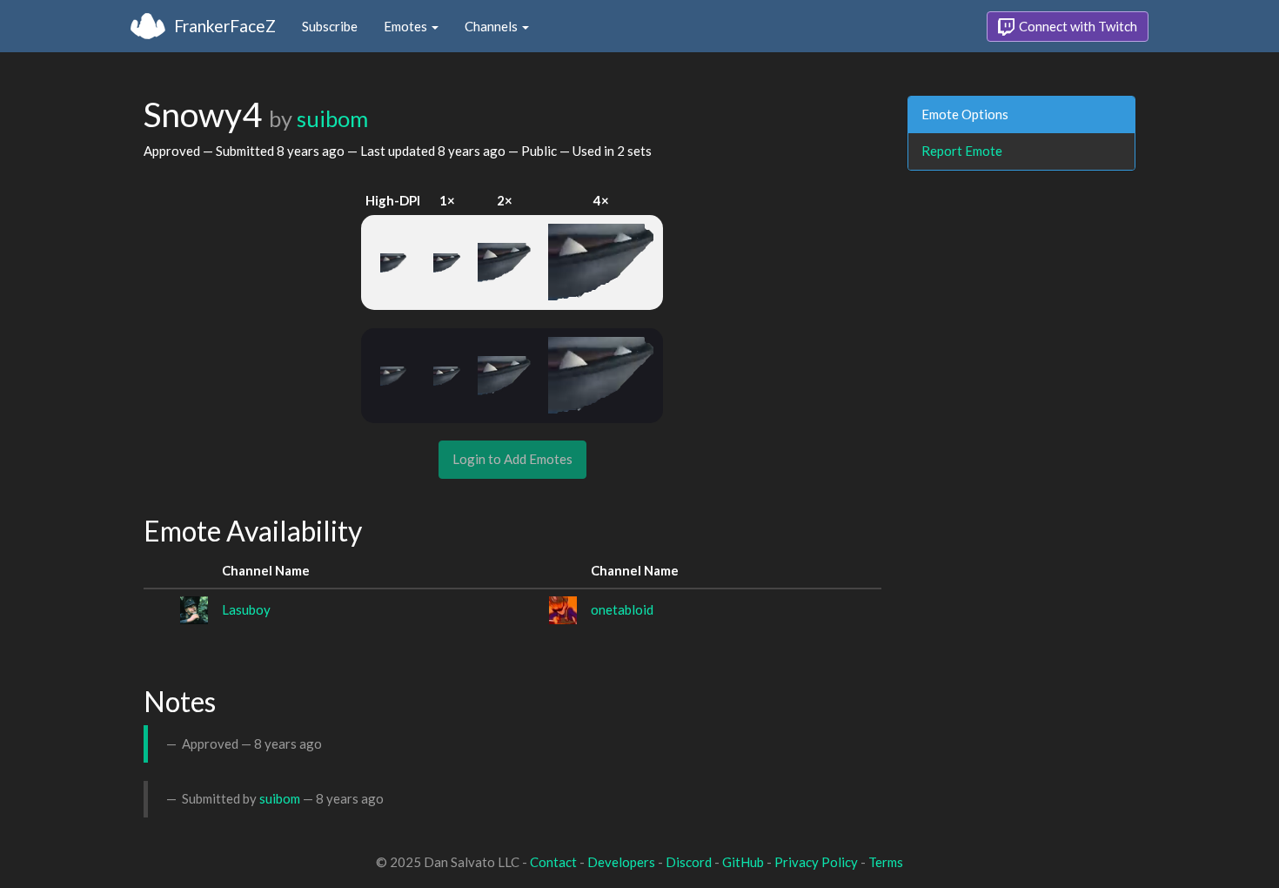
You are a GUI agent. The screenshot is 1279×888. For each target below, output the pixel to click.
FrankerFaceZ (225, 26)
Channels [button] (492, 26)
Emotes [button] (407, 26)
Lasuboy (246, 609)
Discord (689, 862)
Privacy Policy (816, 862)
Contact (553, 862)
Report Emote (961, 150)
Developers (621, 862)
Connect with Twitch (1076, 26)
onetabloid (622, 609)
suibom (332, 118)
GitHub (743, 862)
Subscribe (330, 26)
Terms (885, 862)
